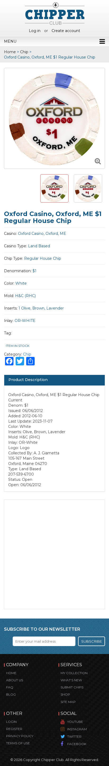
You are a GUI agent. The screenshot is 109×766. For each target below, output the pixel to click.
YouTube (75, 722)
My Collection (74, 673)
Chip (24, 52)
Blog (11, 694)
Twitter (74, 736)
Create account (66, 30)
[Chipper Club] (54, 13)
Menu (10, 41)
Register (14, 729)
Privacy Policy (19, 736)
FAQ (9, 687)
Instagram (77, 729)
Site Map (68, 702)
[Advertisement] (54, 554)
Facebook (76, 744)
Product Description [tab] (28, 379)
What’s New (71, 680)
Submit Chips (72, 687)
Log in (34, 30)
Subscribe (91, 641)
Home (10, 52)
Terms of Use (18, 743)
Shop (65, 694)
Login (11, 722)
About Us (14, 680)
